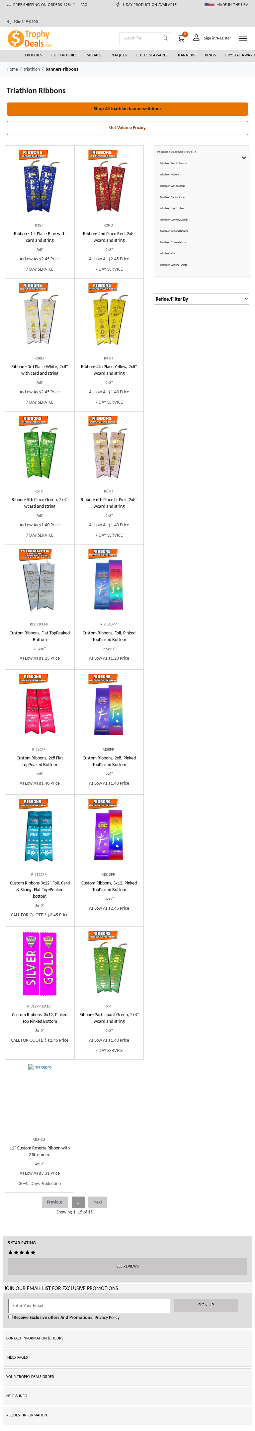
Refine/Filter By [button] (172, 299)
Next (97, 1202)
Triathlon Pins (167, 253)
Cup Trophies (64, 55)
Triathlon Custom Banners (174, 231)
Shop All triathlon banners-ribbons (128, 108)
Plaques (119, 55)
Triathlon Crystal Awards (173, 197)
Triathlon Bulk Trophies (172, 186)
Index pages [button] (17, 1358)
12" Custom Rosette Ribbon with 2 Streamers (40, 1151)
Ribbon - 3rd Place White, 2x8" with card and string (39, 370)
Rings (210, 55)
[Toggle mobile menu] (243, 38)
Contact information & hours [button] (34, 1338)
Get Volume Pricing (127, 127)
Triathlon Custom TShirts (173, 265)
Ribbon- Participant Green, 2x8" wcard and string (109, 1018)
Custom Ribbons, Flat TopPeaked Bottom (40, 636)
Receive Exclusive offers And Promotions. (53, 1317)
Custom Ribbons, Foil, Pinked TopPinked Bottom (109, 636)
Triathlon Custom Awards (174, 220)
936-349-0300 (24, 22)
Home (12, 69)
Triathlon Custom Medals (173, 242)
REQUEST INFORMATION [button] (26, 1415)
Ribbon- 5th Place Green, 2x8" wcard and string (40, 503)
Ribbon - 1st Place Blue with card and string (39, 237)
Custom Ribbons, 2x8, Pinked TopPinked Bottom (109, 761)
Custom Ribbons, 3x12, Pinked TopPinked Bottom (109, 886)
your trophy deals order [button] (30, 1377)
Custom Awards (152, 55)
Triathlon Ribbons (169, 174)
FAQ (84, 5)
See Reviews (128, 1266)
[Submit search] (165, 39)
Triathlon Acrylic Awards (173, 163)
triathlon (32, 69)
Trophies (33, 55)
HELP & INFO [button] (16, 1396)
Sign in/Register (217, 38)
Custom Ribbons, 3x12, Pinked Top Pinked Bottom (39, 1018)
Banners (187, 55)
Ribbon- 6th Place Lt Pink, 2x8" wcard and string (109, 503)
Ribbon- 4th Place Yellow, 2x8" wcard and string (109, 370)
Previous (55, 1202)
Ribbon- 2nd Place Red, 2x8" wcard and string (109, 237)
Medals (94, 55)
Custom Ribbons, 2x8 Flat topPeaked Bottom (40, 761)
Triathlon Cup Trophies (172, 208)
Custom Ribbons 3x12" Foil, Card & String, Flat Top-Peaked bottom (40, 890)
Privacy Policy (107, 1317)
